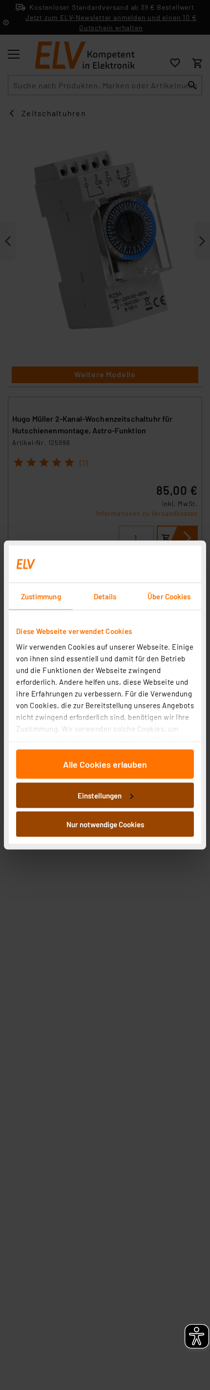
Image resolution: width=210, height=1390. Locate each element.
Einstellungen (100, 795)
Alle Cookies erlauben (105, 764)
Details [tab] (105, 596)
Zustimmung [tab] (41, 596)
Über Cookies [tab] (168, 596)
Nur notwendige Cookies (105, 824)
